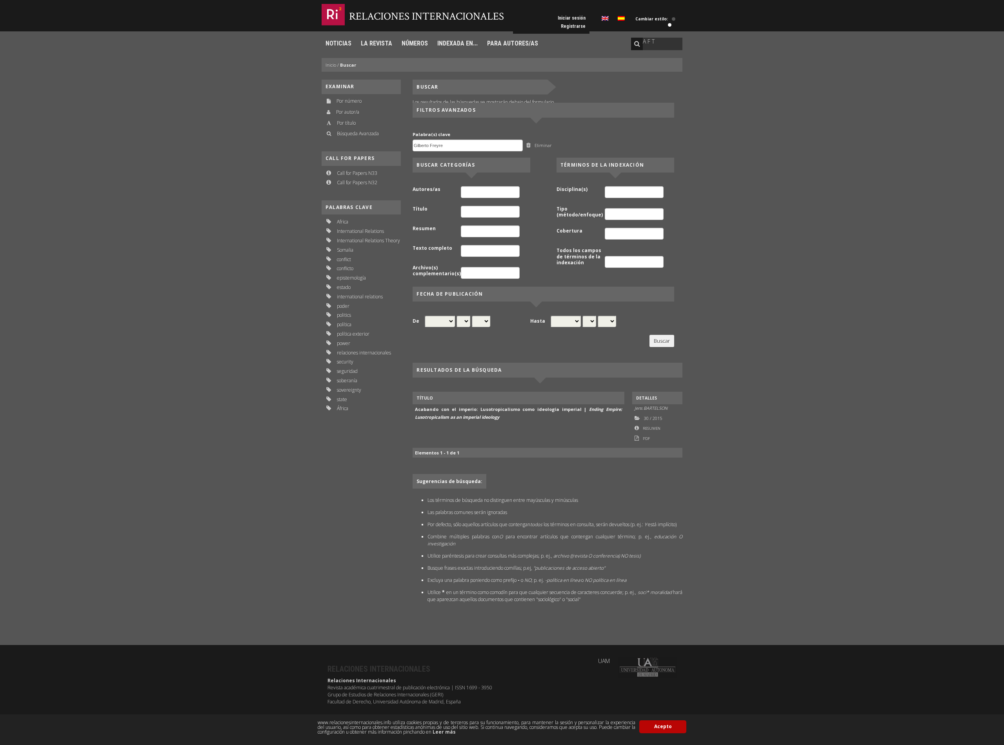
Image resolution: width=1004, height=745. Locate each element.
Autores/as (426, 189)
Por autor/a (347, 112)
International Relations (360, 231)
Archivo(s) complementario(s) (436, 271)
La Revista (376, 43)
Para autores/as (512, 43)
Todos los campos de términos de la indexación (579, 256)
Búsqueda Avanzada (358, 133)
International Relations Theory (368, 240)
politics (344, 315)
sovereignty (349, 390)
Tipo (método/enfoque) (580, 212)
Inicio (331, 65)
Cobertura (569, 231)
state (342, 399)
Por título (346, 123)
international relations (360, 296)
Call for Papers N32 (357, 182)
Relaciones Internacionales (426, 16)
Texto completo (432, 248)
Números (415, 43)
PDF (646, 438)
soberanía (347, 380)
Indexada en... (457, 43)
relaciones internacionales (364, 352)
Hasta (537, 321)
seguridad (347, 371)
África (342, 408)
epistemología (351, 277)
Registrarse (573, 26)
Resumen (424, 228)
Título (420, 209)
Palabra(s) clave (431, 134)
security (345, 361)
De (416, 321)
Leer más (444, 732)
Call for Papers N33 (357, 173)
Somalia (345, 250)
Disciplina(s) (572, 189)
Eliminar (543, 145)
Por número (349, 101)
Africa (342, 221)
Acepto (663, 726)
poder (343, 306)
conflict (344, 259)
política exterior (353, 334)
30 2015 (653, 418)
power (343, 343)
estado (344, 287)
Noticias (338, 43)
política (344, 324)
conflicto (345, 268)
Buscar (348, 65)
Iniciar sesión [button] (572, 18)
